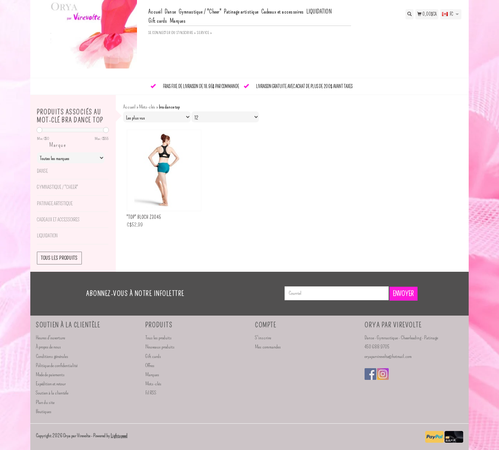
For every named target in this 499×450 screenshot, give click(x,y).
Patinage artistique (241, 11)
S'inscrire (263, 338)
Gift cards (157, 21)
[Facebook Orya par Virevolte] (370, 374)
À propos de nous (48, 347)
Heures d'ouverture (50, 338)
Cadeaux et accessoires (282, 11)
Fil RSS (150, 393)
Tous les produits (59, 258)
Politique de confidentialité (56, 365)
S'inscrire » (186, 32)
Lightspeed (119, 435)
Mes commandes (268, 347)
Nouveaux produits (160, 347)
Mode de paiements (50, 374)
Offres (150, 365)
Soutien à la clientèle (52, 393)
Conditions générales (52, 356)
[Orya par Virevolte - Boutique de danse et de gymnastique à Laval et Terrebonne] (89, 38)
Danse (170, 11)
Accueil (155, 11)
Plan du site (45, 402)
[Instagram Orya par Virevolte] (383, 374)
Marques (178, 21)
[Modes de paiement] (435, 436)
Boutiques (44, 411)
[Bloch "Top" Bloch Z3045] (164, 170)
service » (204, 32)
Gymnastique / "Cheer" (200, 11)
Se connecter (159, 32)
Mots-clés (147, 107)
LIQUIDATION (319, 11)
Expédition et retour (51, 384)
